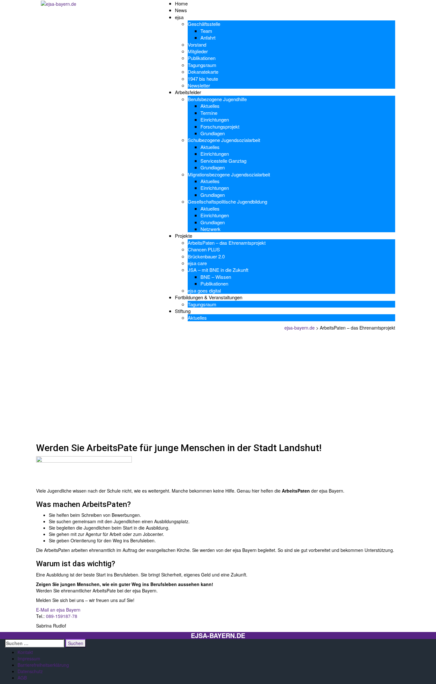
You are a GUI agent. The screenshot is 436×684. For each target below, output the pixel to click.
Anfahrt (207, 37)
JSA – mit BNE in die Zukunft (218, 269)
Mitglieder (198, 51)
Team (206, 30)
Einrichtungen (214, 119)
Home (181, 3)
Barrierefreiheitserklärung (43, 665)
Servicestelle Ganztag (223, 160)
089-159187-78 (61, 616)
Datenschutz (30, 671)
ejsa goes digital (204, 290)
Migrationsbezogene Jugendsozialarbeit (229, 174)
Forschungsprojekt (219, 126)
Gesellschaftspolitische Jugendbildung (227, 201)
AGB (22, 677)
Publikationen (201, 58)
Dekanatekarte (203, 71)
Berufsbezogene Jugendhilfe (217, 99)
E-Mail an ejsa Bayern (58, 609)
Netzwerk (210, 229)
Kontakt (25, 652)
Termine (208, 112)
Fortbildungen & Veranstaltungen (208, 297)
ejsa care (197, 263)
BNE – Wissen (215, 276)
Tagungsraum (202, 65)
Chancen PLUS (204, 249)
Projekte (183, 235)
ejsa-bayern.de (218, 635)
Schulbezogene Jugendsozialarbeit (224, 140)
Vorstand (197, 44)
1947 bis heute (203, 78)
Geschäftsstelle (204, 23)
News (181, 10)
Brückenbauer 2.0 (206, 256)
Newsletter (199, 85)
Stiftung (183, 311)
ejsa (179, 17)
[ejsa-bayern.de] (58, 3)
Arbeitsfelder (188, 92)
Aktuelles (210, 105)
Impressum (29, 658)
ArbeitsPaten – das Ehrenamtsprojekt (227, 242)
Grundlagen (212, 133)
